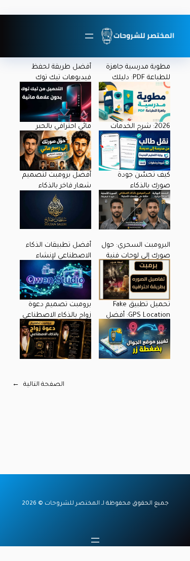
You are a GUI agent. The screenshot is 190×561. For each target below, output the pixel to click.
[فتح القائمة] (89, 36)
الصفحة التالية (38, 384)
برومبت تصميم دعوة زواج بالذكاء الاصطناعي (56, 310)
